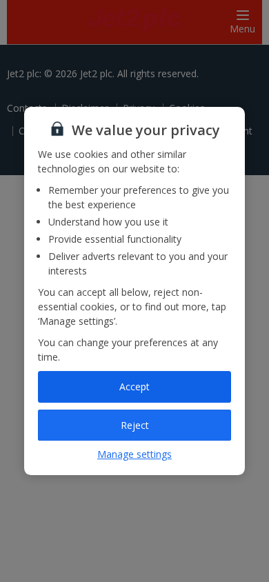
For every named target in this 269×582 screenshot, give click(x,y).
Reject (135, 425)
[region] (134, 291)
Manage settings (134, 454)
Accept (134, 386)
